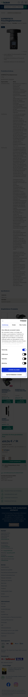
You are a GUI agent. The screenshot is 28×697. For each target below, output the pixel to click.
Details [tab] (14, 325)
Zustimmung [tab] (5, 325)
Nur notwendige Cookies (14, 374)
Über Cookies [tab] (22, 325)
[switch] (24, 354)
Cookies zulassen (14, 369)
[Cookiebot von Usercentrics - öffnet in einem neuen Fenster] (20, 321)
